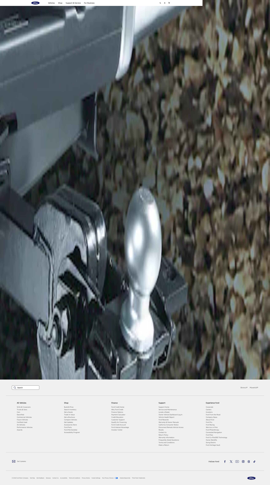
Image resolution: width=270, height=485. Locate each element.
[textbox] (25, 388)
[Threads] (249, 461)
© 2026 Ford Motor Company (20, 478)
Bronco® (244, 387)
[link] (32, 478)
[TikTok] (254, 461)
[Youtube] (237, 461)
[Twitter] (231, 461)
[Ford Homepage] (251, 478)
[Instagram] (243, 461)
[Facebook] (225, 461)
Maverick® (254, 387)
